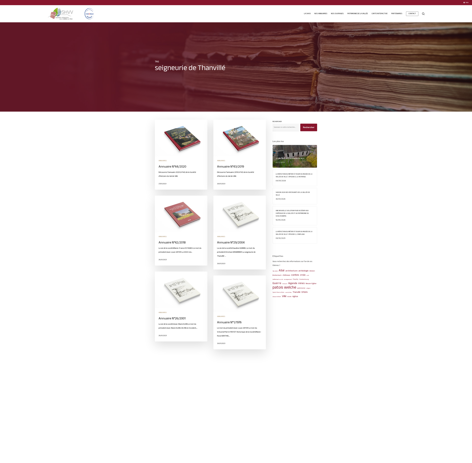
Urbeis (304, 292)
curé (308, 275)
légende (292, 283)
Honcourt (284, 284)
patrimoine (301, 288)
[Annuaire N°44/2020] (181, 155)
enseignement (288, 279)
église (295, 296)
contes (295, 275)
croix (303, 275)
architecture (291, 271)
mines (301, 283)
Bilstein (312, 271)
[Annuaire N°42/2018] (181, 231)
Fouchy (295, 279)
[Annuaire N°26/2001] (181, 306)
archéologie (303, 271)
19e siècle (275, 271)
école (289, 296)
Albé (281, 271)
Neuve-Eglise (311, 283)
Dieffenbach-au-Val (278, 279)
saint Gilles (288, 292)
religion (308, 288)
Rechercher (277, 121)
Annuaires (163, 160)
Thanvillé (296, 292)
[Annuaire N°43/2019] (239, 155)
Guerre (277, 283)
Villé (284, 296)
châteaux (286, 275)
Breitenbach (277, 275)
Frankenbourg (304, 279)
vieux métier (277, 297)
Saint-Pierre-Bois (278, 292)
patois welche (284, 288)
